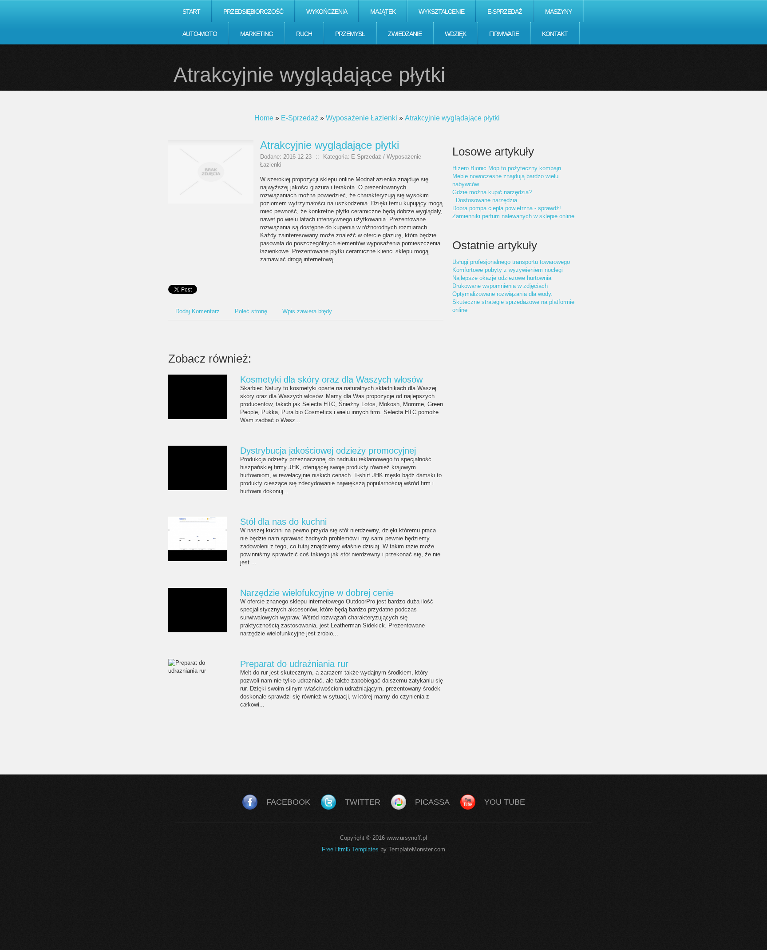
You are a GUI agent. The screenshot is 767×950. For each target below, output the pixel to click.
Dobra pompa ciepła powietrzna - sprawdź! (506, 208)
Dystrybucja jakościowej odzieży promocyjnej (328, 450)
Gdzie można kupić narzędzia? (492, 192)
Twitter (362, 802)
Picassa (432, 802)
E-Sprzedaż (299, 118)
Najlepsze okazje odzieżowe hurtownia (501, 278)
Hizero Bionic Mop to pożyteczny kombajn (506, 168)
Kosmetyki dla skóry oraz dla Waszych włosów (331, 379)
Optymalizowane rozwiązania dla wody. (502, 294)
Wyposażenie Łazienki (361, 118)
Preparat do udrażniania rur (294, 664)
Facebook (288, 802)
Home (263, 118)
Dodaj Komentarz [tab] (197, 311)
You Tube (504, 802)
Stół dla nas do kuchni (283, 522)
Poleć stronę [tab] (251, 311)
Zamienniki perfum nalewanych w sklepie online (513, 216)
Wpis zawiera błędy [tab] (307, 311)
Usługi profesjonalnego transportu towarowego (511, 262)
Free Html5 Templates (350, 849)
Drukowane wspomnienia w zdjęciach (500, 286)
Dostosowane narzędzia (484, 200)
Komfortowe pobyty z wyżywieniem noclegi (507, 270)
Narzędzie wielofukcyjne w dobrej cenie (317, 593)
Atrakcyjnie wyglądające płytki (452, 118)
